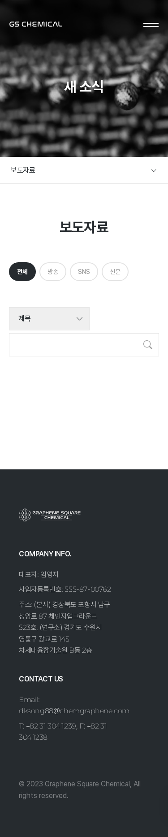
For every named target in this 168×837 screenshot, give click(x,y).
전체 (22, 271)
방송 (52, 271)
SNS (84, 271)
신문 (115, 271)
